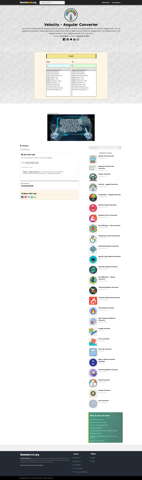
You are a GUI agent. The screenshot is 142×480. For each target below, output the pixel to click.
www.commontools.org (35, 478)
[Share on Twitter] (71, 40)
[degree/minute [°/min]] (58, 81)
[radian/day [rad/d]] (58, 72)
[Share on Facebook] (64, 40)
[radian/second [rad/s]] (58, 70)
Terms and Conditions (80, 472)
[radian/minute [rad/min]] (58, 75)
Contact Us (77, 461)
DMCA (93, 461)
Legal (93, 458)
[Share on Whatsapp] (78, 40)
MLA (27, 162)
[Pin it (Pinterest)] (67, 40)
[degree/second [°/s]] (58, 82)
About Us (77, 458)
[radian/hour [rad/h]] (58, 74)
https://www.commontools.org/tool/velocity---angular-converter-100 (41, 173)
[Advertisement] (71, 46)
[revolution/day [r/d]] (58, 84)
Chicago (32, 162)
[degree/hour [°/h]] (58, 79)
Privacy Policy (78, 468)
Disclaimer (77, 465)
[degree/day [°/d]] (58, 77)
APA (37, 162)
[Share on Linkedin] (74, 40)
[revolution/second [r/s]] (58, 90)
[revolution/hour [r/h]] (58, 86)
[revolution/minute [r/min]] (58, 88)
